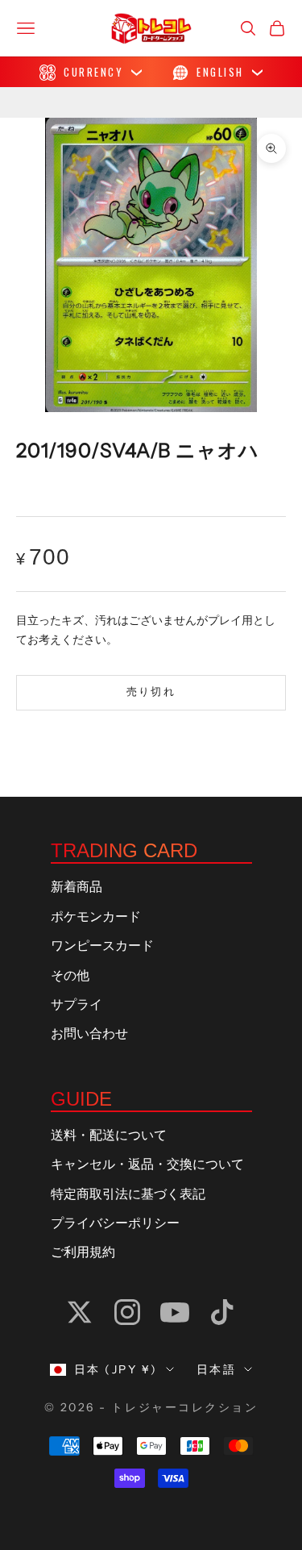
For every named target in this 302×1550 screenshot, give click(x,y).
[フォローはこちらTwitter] (80, 1312)
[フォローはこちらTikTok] (222, 1312)
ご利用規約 (83, 1252)
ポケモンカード (96, 917)
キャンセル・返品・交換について (147, 1164)
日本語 (217, 1369)
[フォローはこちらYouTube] (175, 1312)
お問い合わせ (89, 1034)
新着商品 (76, 887)
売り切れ (151, 692)
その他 (70, 976)
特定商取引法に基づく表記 (128, 1194)
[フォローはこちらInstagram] (127, 1312)
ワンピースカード (102, 946)
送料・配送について (109, 1135)
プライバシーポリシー (115, 1223)
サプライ (76, 1005)
